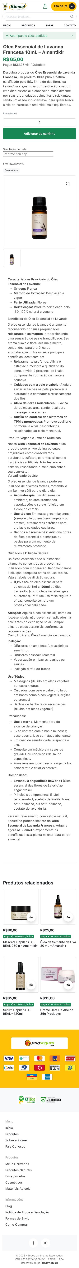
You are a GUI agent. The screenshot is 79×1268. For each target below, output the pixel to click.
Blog (8, 1206)
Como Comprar (16, 1224)
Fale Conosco (15, 1146)
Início (9, 1128)
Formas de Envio (17, 1218)
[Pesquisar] (72, 16)
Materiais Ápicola (17, 1188)
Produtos (12, 1134)
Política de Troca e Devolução (27, 1212)
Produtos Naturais (18, 1170)
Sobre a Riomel (16, 1140)
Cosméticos (11, 170)
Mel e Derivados (17, 1164)
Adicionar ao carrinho (39, 133)
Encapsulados (15, 1176)
